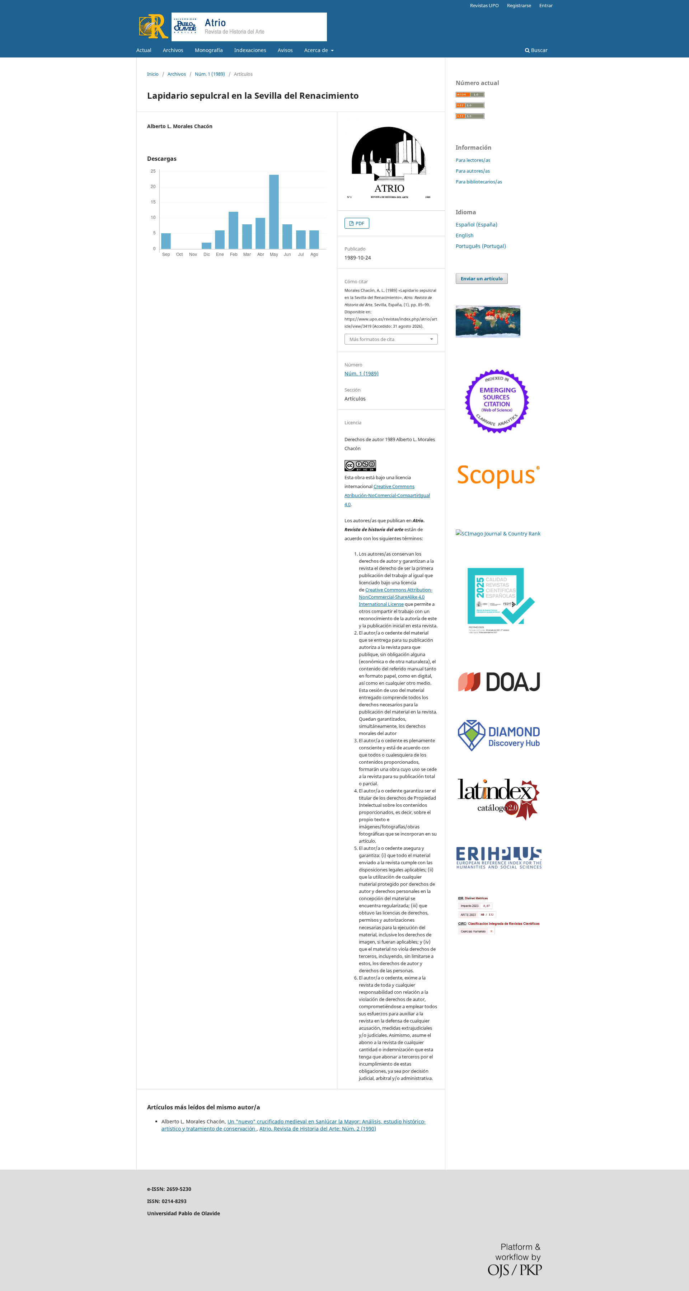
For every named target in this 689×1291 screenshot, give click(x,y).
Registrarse (519, 5)
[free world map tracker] (488, 335)
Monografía (209, 50)
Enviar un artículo (482, 278)
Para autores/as (473, 171)
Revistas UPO (484, 5)
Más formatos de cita (372, 339)
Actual (143, 50)
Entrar (546, 5)
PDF (359, 223)
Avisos (285, 50)
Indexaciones (250, 50)
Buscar (539, 50)
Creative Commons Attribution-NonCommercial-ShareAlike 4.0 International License (395, 596)
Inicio (153, 74)
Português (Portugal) (481, 246)
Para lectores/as (473, 160)
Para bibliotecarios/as (479, 181)
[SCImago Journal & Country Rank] (498, 533)
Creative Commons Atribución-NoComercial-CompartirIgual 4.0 (387, 495)
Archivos (173, 50)
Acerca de (316, 50)
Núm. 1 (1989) (210, 74)
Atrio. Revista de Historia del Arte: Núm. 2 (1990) (317, 1128)
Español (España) (476, 224)
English (465, 235)
